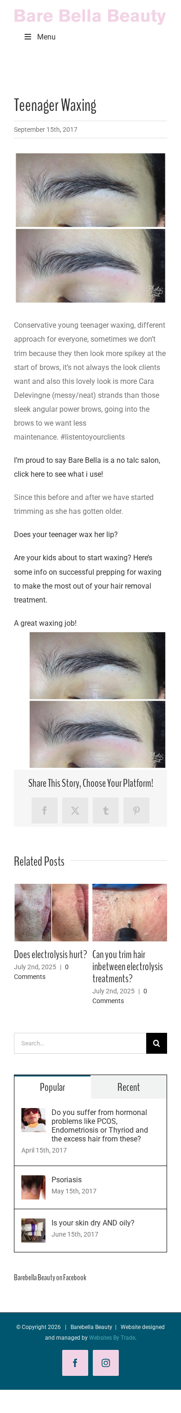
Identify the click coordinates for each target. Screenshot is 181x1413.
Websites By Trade (112, 1338)
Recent (128, 1087)
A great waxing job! (45, 623)
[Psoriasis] (33, 1182)
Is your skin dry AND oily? (93, 1223)
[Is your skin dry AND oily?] (33, 1225)
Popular (52, 1087)
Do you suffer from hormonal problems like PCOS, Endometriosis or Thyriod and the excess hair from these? (100, 1125)
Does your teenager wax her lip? (66, 534)
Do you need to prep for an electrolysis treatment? (94, 966)
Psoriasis (67, 1179)
